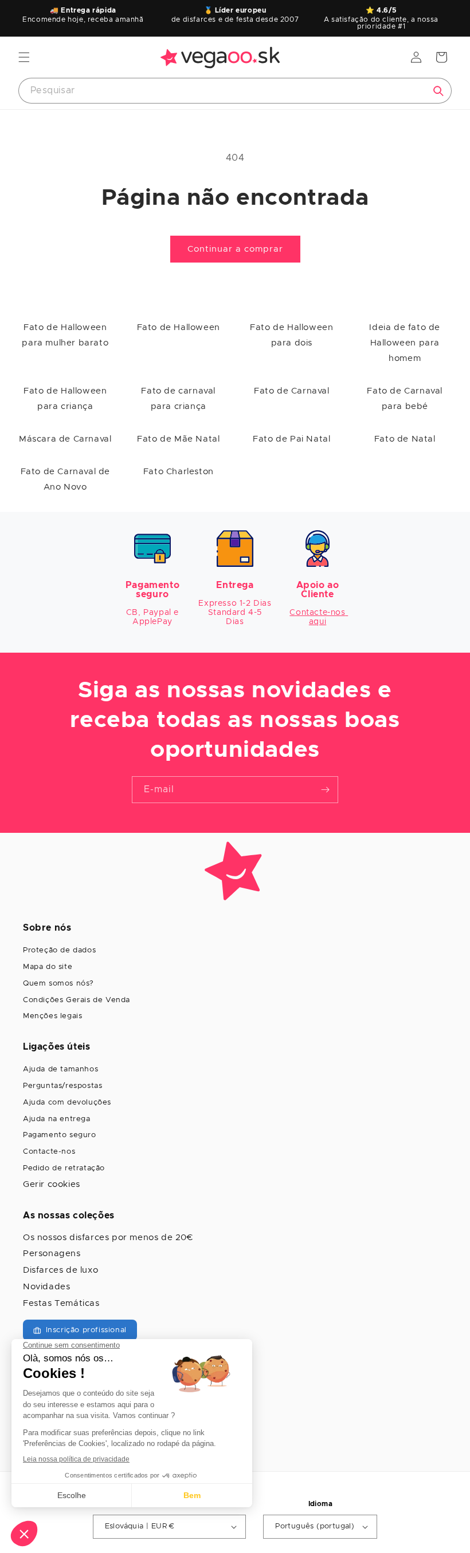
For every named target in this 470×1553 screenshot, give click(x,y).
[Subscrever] (325, 789)
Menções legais (52, 1016)
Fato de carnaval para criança (178, 399)
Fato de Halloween (178, 327)
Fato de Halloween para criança (65, 399)
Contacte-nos (49, 1151)
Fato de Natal (405, 439)
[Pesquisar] (438, 91)
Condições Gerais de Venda (76, 1000)
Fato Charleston (178, 471)
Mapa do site (47, 967)
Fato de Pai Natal (291, 439)
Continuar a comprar (235, 249)
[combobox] (235, 90)
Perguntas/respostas (62, 1086)
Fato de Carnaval (292, 391)
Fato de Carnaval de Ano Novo (65, 479)
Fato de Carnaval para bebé (404, 399)
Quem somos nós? (58, 983)
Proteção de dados (59, 950)
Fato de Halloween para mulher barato (65, 335)
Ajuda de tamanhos (60, 1069)
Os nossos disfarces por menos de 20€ (108, 1237)
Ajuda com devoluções (67, 1102)
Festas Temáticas (61, 1303)
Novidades (46, 1286)
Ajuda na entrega (57, 1119)
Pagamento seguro (59, 1135)
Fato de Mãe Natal (178, 439)
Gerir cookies (51, 1184)
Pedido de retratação (64, 1168)
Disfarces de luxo (60, 1270)
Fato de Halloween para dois (291, 335)
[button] (24, 57)
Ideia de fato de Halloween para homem (404, 343)
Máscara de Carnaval (65, 439)
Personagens (52, 1253)
